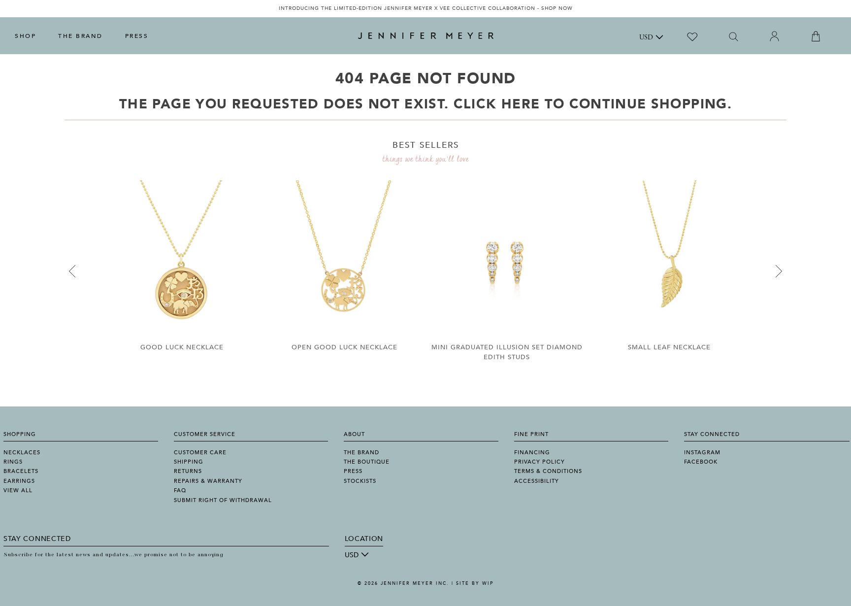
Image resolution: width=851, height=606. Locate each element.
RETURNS (188, 471)
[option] (425, 8)
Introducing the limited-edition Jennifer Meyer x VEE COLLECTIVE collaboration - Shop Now (426, 8)
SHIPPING (188, 462)
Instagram (702, 452)
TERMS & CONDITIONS (548, 471)
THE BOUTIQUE (367, 462)
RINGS (13, 462)
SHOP (25, 36)
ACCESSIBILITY (536, 481)
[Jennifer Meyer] (425, 36)
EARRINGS (19, 481)
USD (646, 37)
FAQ (180, 490)
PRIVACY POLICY (539, 462)
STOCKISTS (360, 481)
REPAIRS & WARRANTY (208, 481)
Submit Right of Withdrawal (223, 500)
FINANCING (532, 452)
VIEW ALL (18, 490)
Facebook (701, 462)
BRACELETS (20, 471)
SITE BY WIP (474, 583)
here (520, 104)
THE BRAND (80, 36)
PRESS (137, 36)
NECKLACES (21, 452)
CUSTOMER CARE (200, 452)
